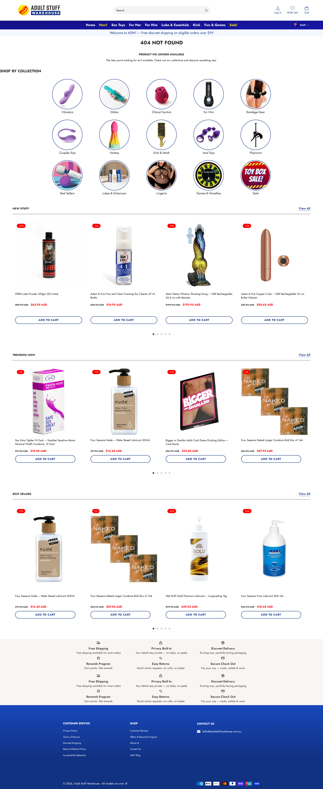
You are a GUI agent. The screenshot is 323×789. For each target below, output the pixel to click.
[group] (67, 96)
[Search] (206, 10)
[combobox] (161, 10)
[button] (306, 10)
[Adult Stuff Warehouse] (39, 10)
